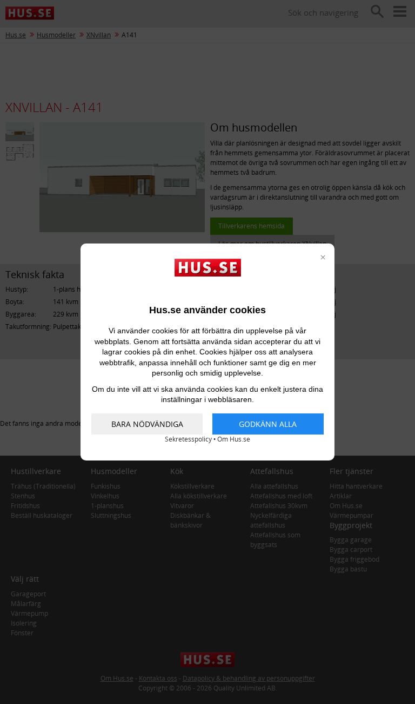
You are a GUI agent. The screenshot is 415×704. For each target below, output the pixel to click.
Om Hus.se (233, 439)
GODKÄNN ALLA (268, 424)
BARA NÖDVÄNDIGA (147, 424)
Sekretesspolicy (188, 439)
